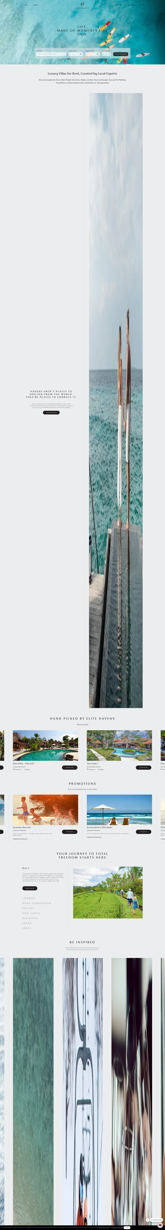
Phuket (23, 766)
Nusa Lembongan (36, 903)
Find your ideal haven (120, 54)
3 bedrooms (92, 769)
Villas (26, 5)
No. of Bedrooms (106, 50)
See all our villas (82, 724)
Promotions (118, 5)
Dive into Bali (19, 819)
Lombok (29, 898)
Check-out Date (89, 50)
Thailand (28, 766)
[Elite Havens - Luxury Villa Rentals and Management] (82, 8)
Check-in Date (72, 50)
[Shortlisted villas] (143, 5)
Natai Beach (90, 766)
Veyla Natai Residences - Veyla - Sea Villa (108, 764)
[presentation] (2, 745)
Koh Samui (31, 913)
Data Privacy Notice (104, 1227)
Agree (127, 1227)
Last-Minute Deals (96, 819)
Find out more (69, 822)
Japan (27, 923)
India (27, 928)
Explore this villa (70, 767)
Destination (39, 50)
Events (36, 5)
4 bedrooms (18, 769)
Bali (25, 868)
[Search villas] (140, 5)
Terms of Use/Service (117, 1227)
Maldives (30, 918)
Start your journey (30, 888)
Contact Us (132, 5)
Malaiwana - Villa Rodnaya (27, 764)
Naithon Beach (17, 766)
